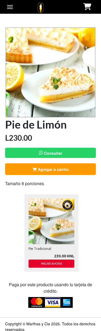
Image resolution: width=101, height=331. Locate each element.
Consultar (52, 153)
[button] (88, 7)
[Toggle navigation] (10, 7)
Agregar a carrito (53, 169)
